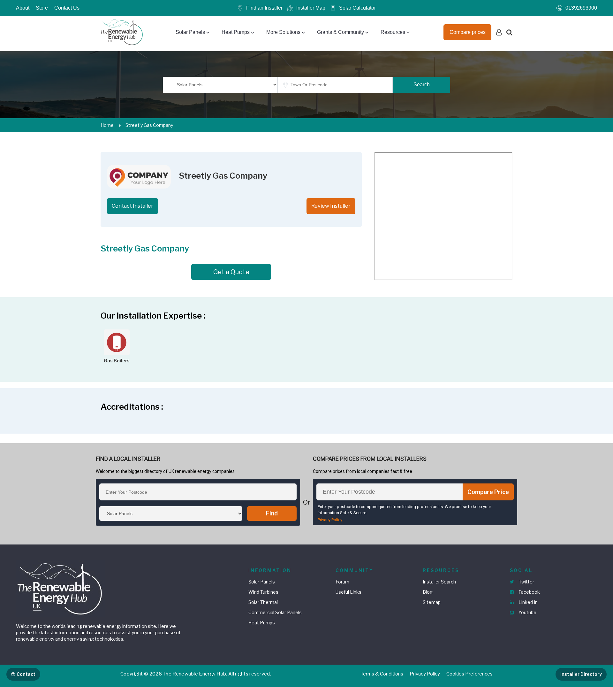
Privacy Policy (330, 519)
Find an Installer (264, 8)
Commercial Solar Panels (275, 612)
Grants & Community (340, 32)
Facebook (529, 592)
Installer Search (439, 581)
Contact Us (66, 8)
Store (42, 8)
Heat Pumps (236, 32)
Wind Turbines (263, 592)
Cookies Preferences (469, 674)
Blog (428, 592)
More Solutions (283, 32)
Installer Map (310, 8)
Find (272, 513)
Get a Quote (231, 272)
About (22, 8)
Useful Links (348, 592)
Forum (342, 581)
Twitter (526, 581)
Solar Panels (190, 32)
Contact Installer (132, 206)
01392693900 (581, 8)
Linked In (528, 602)
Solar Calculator (357, 8)
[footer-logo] (60, 588)
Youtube (527, 612)
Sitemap (432, 602)
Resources (393, 32)
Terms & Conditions (382, 674)
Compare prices (468, 32)
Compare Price (488, 492)
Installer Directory (581, 674)
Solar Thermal (263, 602)
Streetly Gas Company (149, 125)
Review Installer (331, 206)
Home (107, 125)
